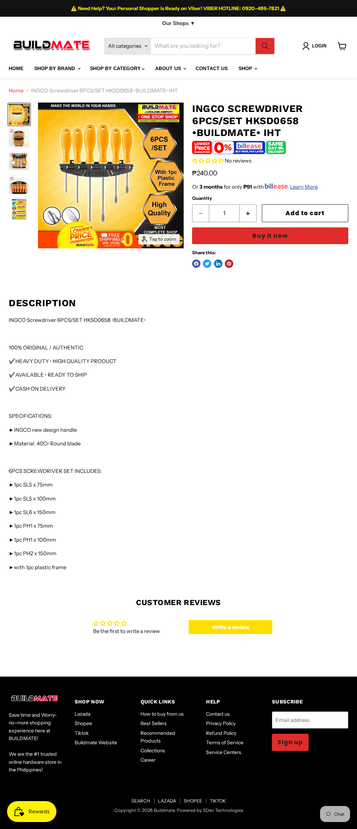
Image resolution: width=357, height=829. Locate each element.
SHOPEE (193, 801)
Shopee (83, 723)
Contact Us (212, 68)
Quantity (202, 198)
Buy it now (270, 236)
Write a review (230, 627)
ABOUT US (168, 68)
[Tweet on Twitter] (207, 263)
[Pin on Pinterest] (229, 263)
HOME (16, 68)
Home (16, 90)
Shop (246, 68)
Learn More (303, 186)
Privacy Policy (221, 723)
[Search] (265, 46)
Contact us (218, 714)
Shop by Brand (55, 68)
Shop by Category (116, 68)
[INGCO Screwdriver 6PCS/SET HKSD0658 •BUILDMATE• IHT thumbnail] (19, 114)
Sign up (290, 742)
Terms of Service (224, 742)
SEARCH (140, 801)
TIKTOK (218, 801)
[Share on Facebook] (196, 263)
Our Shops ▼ (178, 23)
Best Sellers (153, 723)
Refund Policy (221, 733)
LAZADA (167, 801)
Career (147, 760)
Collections (152, 750)
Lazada (82, 714)
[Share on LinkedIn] (218, 263)
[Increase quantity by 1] (248, 213)
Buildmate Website (96, 742)
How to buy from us (162, 714)
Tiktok (82, 733)
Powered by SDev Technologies (210, 810)
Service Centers (223, 752)
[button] (208, 160)
